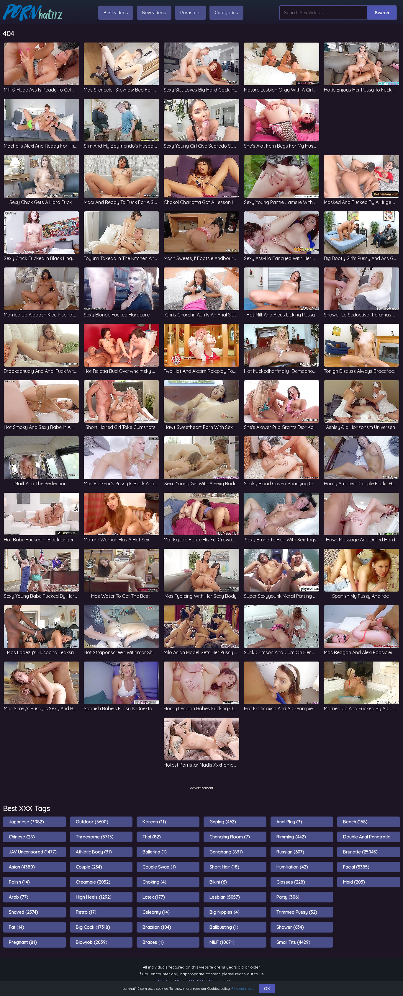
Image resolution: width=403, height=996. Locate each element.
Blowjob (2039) (91, 942)
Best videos (116, 12)
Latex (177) (153, 897)
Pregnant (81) (23, 942)
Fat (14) (16, 927)
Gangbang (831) (226, 852)
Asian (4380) (22, 867)
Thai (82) (151, 837)
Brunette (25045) (360, 852)
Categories (226, 12)
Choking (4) (154, 882)
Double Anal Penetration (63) (371, 837)
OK (267, 988)
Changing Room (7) (229, 837)
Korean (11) (154, 821)
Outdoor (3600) (92, 821)
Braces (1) (153, 942)
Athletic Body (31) (94, 852)
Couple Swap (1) (159, 867)
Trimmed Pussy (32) (296, 912)
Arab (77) (18, 897)
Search (382, 12)
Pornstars (190, 12)
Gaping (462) (222, 821)
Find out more (242, 988)
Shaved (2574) (23, 912)
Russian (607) (290, 852)
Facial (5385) (356, 867)
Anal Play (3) (289, 821)
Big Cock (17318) (93, 927)
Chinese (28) (22, 837)
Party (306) (287, 897)
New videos (154, 12)
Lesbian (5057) (224, 897)
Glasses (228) (290, 882)
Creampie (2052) (93, 882)
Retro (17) (86, 912)
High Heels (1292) (94, 897)
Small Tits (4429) (293, 942)
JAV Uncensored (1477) (33, 852)
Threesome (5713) (95, 837)
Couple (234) (89, 867)
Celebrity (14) (156, 912)
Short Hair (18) (224, 867)
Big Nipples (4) (224, 912)
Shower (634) (290, 927)
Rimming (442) (291, 837)
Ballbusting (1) (223, 927)
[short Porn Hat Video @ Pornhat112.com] (32, 12)
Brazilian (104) (156, 927)
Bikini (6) (218, 882)
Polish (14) (19, 882)
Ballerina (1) (154, 852)
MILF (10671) (222, 942)
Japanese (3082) (26, 821)
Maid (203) (354, 882)
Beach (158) (355, 821)
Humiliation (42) (292, 867)
